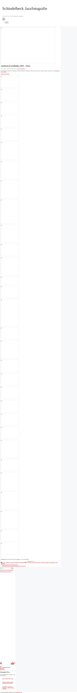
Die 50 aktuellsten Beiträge (5, 667)
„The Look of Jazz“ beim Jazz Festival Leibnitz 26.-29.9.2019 (13, 566)
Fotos (32, 562)
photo (56, 562)
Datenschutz (2, 669)
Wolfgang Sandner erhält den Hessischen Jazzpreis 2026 (7, 683)
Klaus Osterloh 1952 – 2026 (7, 678)
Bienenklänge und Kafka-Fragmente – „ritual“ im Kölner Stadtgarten (8, 687)
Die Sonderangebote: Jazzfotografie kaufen (10, 564)
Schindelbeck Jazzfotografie (24, 8)
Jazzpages (7, 22)
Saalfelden (3, 563)
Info (1, 666)
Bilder (29, 562)
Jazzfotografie (3, 559)
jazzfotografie (52, 562)
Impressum (2, 668)
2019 (27, 562)
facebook (6, 21)
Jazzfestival (8, 562)
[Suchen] (12, 568)
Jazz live (3, 562)
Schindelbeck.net (19, 692)
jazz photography (37, 562)
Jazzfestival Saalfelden (5, 73)
